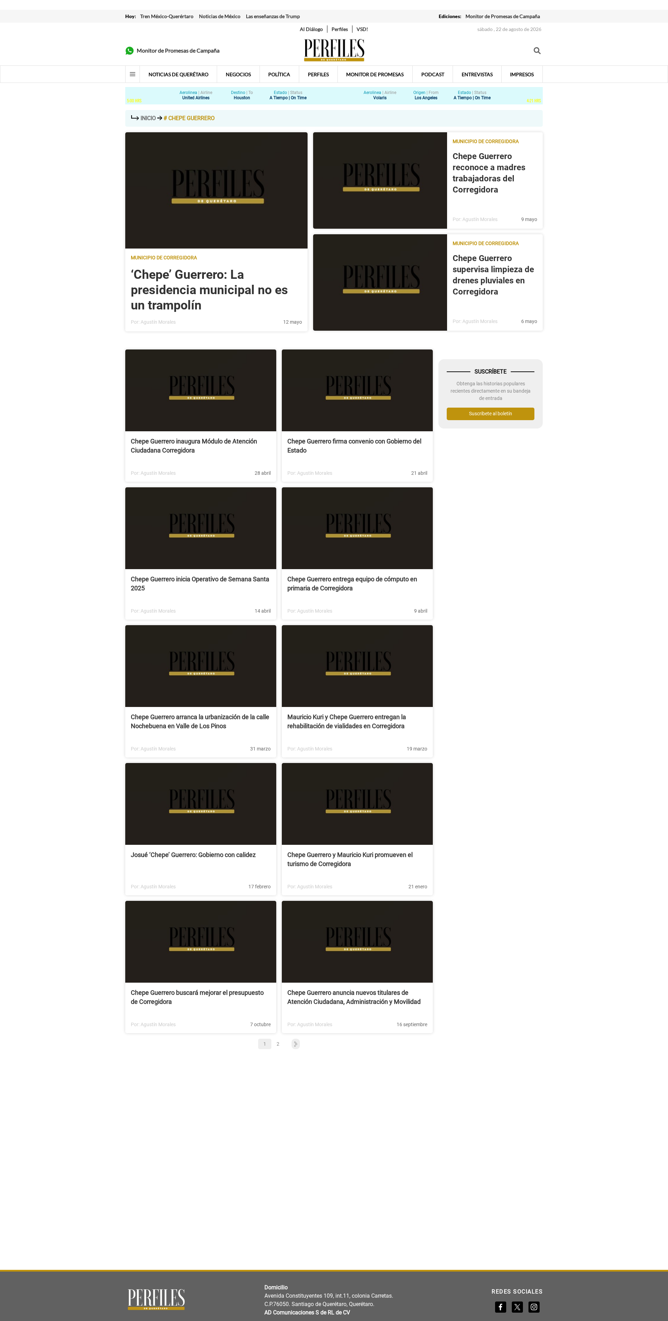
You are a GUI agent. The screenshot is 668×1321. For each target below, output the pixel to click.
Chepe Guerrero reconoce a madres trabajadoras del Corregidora (489, 173)
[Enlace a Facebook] (500, 1307)
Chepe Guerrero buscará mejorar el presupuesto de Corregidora (197, 997)
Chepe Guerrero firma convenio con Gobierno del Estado (354, 446)
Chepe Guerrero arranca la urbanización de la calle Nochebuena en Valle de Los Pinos (200, 721)
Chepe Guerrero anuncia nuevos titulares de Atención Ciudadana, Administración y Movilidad (354, 997)
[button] (292, 1044)
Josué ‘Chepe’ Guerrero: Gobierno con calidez (193, 854)
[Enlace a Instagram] (534, 1307)
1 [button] (264, 1044)
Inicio (148, 118)
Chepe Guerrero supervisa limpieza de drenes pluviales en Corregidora (493, 275)
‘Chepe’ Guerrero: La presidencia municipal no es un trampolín (209, 290)
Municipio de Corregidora (164, 257)
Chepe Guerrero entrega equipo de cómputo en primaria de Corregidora (352, 583)
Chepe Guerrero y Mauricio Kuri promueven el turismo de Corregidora (350, 859)
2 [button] (278, 1044)
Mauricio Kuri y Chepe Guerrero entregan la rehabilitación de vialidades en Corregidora (346, 721)
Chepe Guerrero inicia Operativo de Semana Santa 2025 (200, 583)
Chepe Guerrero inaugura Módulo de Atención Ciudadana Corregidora (194, 446)
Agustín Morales (158, 322)
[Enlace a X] (517, 1307)
